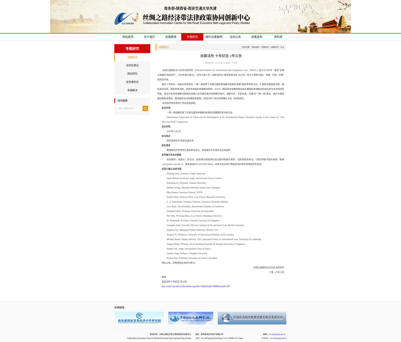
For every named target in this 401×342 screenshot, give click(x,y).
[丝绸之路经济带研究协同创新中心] (182, 24)
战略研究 (132, 57)
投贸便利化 (132, 82)
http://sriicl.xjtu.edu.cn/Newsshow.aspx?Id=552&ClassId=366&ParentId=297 (196, 286)
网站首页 (128, 37)
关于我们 (149, 37)
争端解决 (132, 90)
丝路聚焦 (171, 37)
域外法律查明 (213, 37)
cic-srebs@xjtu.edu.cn (277, 334)
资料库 (278, 37)
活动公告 (235, 37)
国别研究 (132, 73)
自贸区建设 (132, 65)
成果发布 (256, 37)
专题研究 (192, 37)
